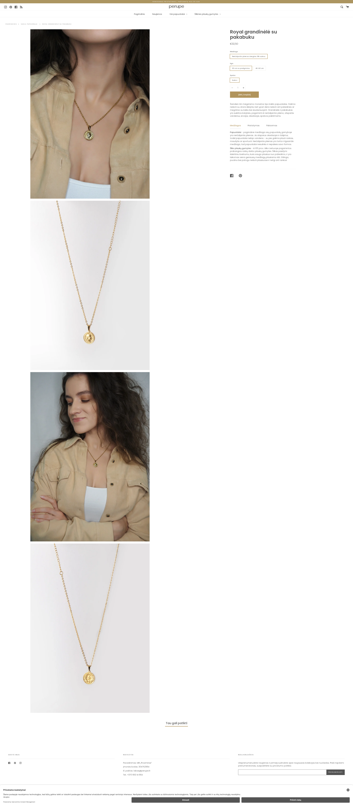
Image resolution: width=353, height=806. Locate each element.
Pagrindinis (139, 14)
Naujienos (157, 14)
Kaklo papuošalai (29, 24)
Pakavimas (271, 125)
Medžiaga (234, 51)
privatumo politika (282, 765)
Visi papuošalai (177, 14)
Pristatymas (254, 125)
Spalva (232, 75)
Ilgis (231, 63)
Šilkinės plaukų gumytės (207, 14)
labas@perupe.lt (142, 770)
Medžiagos (235, 125)
